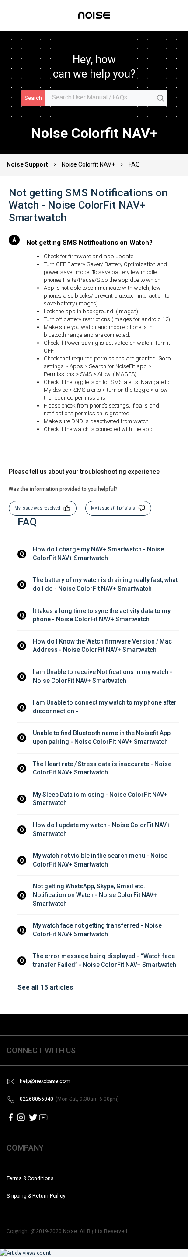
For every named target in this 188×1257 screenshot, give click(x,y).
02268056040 (69, 1099)
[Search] (160, 98)
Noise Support (28, 164)
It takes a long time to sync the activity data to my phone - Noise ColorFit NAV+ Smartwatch (102, 615)
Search (33, 98)
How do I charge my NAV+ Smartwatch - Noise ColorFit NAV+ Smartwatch (99, 554)
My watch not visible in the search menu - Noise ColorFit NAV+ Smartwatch (101, 860)
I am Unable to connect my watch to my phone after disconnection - (105, 707)
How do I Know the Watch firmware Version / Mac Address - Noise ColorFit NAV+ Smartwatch (103, 646)
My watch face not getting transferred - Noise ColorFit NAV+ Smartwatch (98, 930)
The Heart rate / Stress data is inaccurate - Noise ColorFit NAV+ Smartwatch (103, 768)
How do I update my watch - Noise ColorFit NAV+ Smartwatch (102, 829)
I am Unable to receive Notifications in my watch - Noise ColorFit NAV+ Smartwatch (103, 676)
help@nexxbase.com (45, 1081)
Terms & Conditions (30, 1178)
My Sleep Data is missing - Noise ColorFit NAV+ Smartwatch (101, 799)
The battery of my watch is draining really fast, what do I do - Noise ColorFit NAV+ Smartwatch (106, 584)
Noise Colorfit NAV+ (88, 164)
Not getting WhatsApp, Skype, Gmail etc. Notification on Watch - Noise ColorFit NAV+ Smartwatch (95, 895)
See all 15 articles (45, 987)
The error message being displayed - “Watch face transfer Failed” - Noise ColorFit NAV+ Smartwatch (104, 960)
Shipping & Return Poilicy (36, 1196)
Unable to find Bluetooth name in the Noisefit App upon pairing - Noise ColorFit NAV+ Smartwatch (102, 737)
